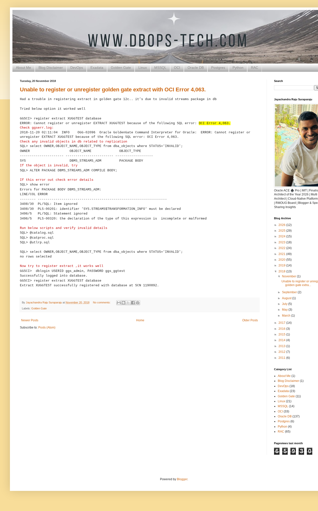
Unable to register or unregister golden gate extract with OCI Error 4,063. (113, 89)
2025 (282, 230)
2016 (282, 328)
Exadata (96, 68)
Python (238, 68)
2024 (282, 236)
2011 (282, 358)
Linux (142, 68)
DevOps (76, 68)
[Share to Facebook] (132, 302)
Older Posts (250, 320)
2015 (282, 334)
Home (140, 320)
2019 (282, 265)
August (287, 298)
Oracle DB (196, 68)
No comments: (102, 302)
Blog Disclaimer (51, 68)
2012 (282, 352)
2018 (282, 271)
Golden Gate (121, 68)
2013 (282, 346)
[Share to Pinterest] (137, 302)
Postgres (218, 68)
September (290, 292)
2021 (282, 254)
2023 (282, 242)
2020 (282, 259)
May (285, 309)
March (286, 315)
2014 (282, 340)
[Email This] (118, 302)
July (285, 304)
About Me (23, 68)
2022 (282, 248)
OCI (177, 68)
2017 (282, 323)
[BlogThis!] (123, 302)
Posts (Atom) (46, 327)
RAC (254, 68)
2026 (282, 225)
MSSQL (160, 68)
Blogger (182, 479)
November (289, 276)
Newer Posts (29, 320)
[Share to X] (128, 302)
